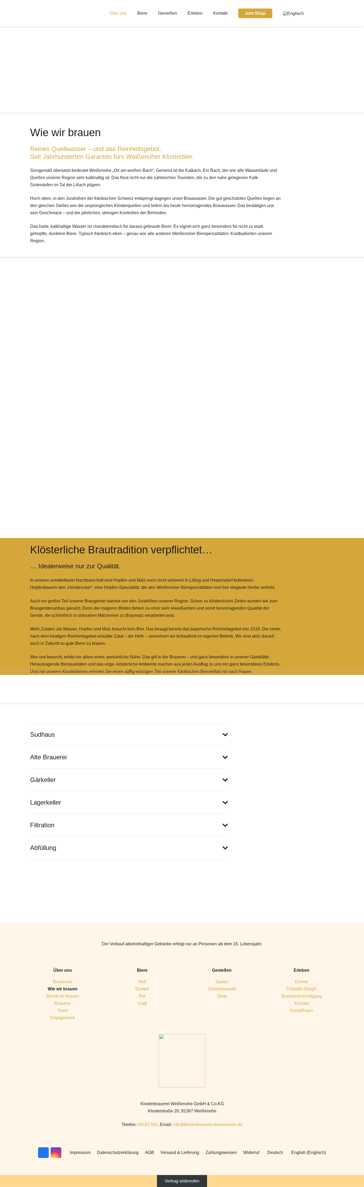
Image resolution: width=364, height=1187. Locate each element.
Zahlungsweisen (221, 1152)
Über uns (62, 970)
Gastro (222, 981)
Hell (142, 981)
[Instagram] (329, 13)
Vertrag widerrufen (182, 1181)
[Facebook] (321, 13)
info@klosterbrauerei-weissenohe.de (207, 1124)
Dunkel (142, 989)
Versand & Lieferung (179, 1152)
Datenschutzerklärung (118, 1152)
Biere (142, 970)
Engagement (62, 1017)
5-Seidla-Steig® (301, 989)
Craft (142, 1003)
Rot (142, 996)
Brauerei (62, 1003)
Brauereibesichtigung (301, 996)
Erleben (301, 970)
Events (301, 981)
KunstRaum (301, 1010)
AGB (149, 1152)
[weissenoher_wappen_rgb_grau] (182, 1060)
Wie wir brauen (63, 989)
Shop (222, 996)
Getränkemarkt (222, 989)
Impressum (80, 1152)
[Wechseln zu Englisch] (294, 13)
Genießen (222, 970)
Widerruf (251, 1152)
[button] (130, 13)
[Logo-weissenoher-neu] (57, 13)
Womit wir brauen (62, 996)
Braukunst (62, 981)
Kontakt (301, 1003)
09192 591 (147, 1124)
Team (62, 1010)
